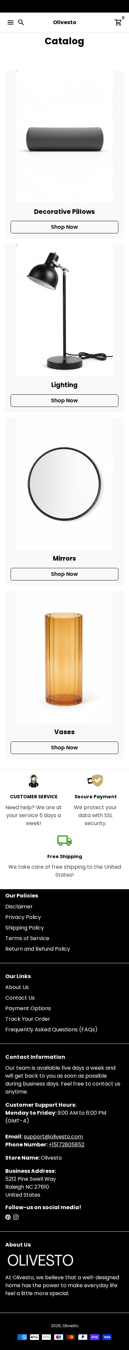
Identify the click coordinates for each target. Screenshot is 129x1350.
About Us (17, 987)
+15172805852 (66, 1144)
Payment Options (28, 1008)
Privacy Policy (23, 917)
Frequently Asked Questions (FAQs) (51, 1029)
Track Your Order (27, 1019)
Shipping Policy (24, 928)
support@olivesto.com (53, 1136)
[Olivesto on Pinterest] (8, 1217)
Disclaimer (19, 906)
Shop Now (64, 227)
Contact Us (20, 998)
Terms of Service (27, 938)
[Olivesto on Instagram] (16, 1217)
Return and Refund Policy (37, 949)
